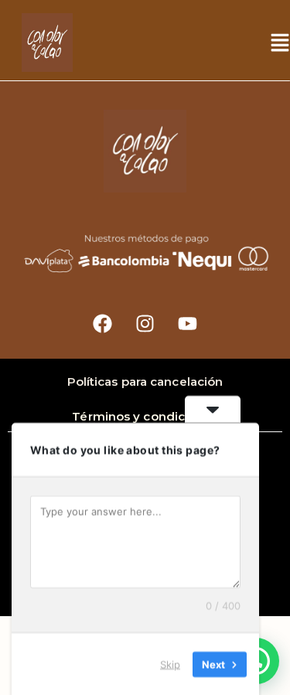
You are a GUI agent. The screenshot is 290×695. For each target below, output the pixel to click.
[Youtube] (188, 324)
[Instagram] (145, 324)
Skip (170, 663)
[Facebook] (103, 324)
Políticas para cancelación (145, 381)
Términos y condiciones (144, 416)
